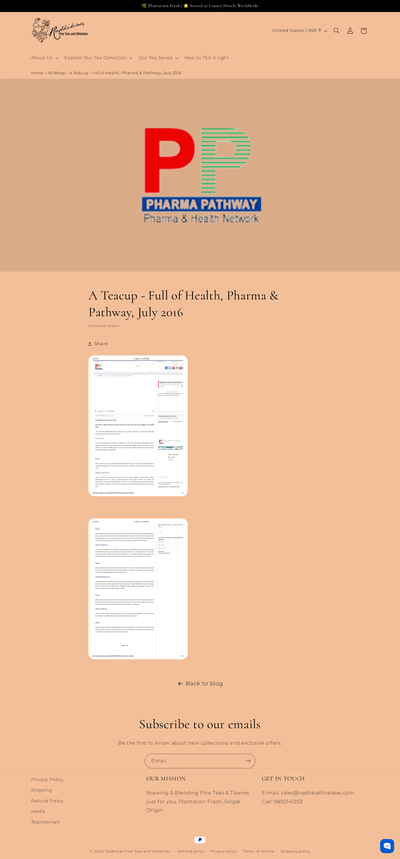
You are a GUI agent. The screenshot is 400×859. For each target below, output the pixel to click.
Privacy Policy (47, 779)
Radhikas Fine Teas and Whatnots (138, 851)
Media (38, 811)
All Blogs (56, 72)
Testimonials (45, 822)
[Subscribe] (248, 761)
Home (37, 72)
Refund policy (191, 851)
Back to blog (204, 683)
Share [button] (101, 343)
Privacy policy (224, 851)
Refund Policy (47, 801)
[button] (44, 58)
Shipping (41, 790)
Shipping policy (295, 851)
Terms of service (258, 851)
